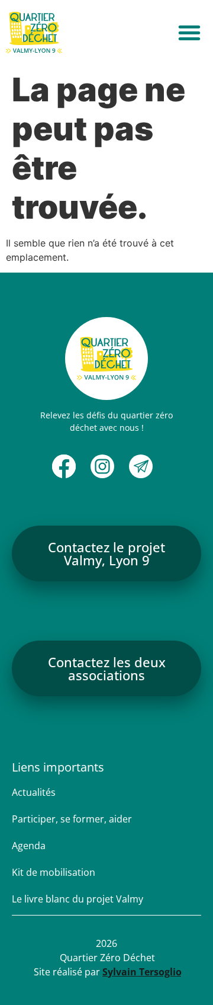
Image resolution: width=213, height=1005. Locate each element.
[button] (189, 32)
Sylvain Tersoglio (142, 971)
